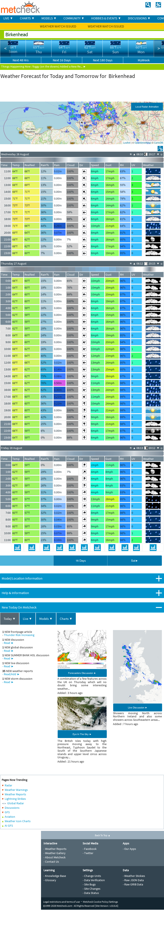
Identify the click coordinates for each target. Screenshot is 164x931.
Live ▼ (27, 619)
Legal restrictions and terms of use (61, 901)
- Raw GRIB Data (133, 884)
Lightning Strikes (15, 799)
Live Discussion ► (137, 707)
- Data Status (91, 893)
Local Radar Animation (147, 106)
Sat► (134, 560)
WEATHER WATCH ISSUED (58, 26)
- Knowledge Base (55, 876)
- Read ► (8, 643)
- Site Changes (91, 889)
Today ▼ (10, 619)
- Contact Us (51, 861)
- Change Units (92, 876)
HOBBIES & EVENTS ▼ (106, 18)
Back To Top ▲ (102, 835)
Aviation (10, 817)
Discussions (12, 808)
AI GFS (9, 825)
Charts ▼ (66, 619)
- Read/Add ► (11, 674)
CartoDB (158, 142)
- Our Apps (129, 849)
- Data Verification (94, 880)
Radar (8, 785)
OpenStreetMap (143, 142)
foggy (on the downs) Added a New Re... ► (59, 66)
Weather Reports (15, 794)
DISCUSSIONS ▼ (139, 18)
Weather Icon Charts (18, 821)
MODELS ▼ (49, 18)
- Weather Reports (55, 849)
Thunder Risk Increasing (19, 635)
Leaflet (126, 142)
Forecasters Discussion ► (82, 673)
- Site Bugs (89, 884)
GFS (7, 812)
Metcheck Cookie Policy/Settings (100, 901)
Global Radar (15, 803)
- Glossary (50, 880)
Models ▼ (46, 619)
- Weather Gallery (55, 853)
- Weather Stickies (134, 876)
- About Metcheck (55, 857)
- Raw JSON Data (133, 880)
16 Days (81, 560)
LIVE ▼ (8, 18)
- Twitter (88, 853)
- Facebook (90, 849)
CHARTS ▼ (27, 18)
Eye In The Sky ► (82, 734)
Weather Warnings (16, 790)
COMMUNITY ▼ (73, 18)
